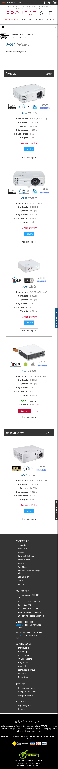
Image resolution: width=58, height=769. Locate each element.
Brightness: (22, 130)
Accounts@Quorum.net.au (30, 612)
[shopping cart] (55, 3)
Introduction (24, 648)
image (37, 570)
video (20, 573)
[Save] (37, 411)
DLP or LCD (23, 673)
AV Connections (25, 658)
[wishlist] (50, 2)
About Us (22, 545)
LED (33, 669)
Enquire (29, 149)
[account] (44, 2)
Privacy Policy (24, 559)
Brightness (23, 662)
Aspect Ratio (23, 655)
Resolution (23, 677)
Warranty (22, 584)
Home (8, 51)
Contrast (22, 666)
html (24, 570)
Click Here (20, 624)
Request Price (29, 143)
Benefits (21, 709)
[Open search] (54, 27)
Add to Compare (29, 157)
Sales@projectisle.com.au (29, 608)
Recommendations (26, 688)
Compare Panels (25, 695)
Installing (22, 651)
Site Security (23, 577)
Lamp (20, 669)
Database (22, 548)
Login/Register (24, 705)
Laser (26, 669)
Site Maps (22, 567)
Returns (21, 563)
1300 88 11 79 (13, 2)
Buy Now (25, 411)
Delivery (21, 552)
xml (20, 570)
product (30, 570)
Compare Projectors (27, 691)
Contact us (20, 635)
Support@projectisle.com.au (31, 616)
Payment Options (26, 556)
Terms (21, 580)
